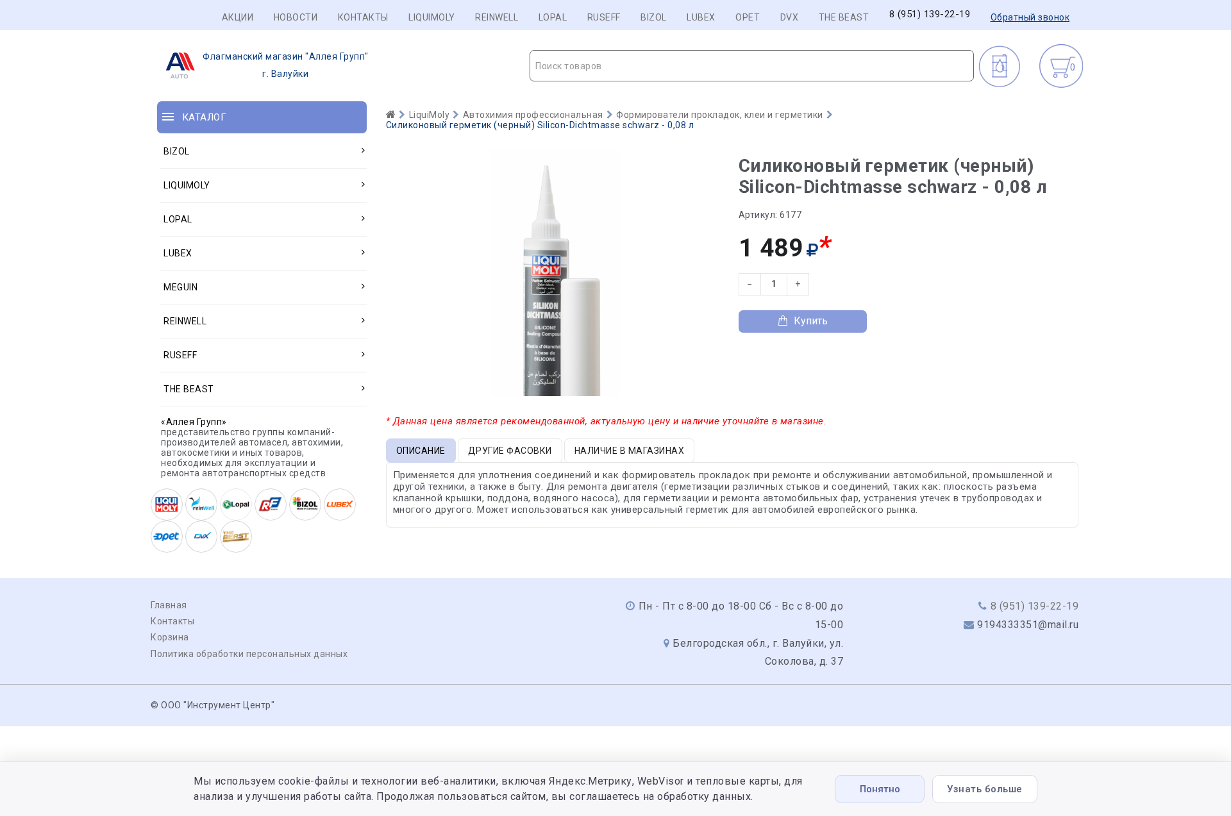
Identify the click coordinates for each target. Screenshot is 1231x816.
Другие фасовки (510, 450)
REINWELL (496, 17)
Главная (169, 605)
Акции (238, 17)
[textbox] (751, 66)
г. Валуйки (286, 65)
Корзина (170, 637)
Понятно (880, 789)
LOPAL (553, 17)
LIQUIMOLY (431, 17)
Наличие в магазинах (629, 450)
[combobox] (752, 65)
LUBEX (701, 17)
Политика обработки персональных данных (249, 654)
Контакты (363, 17)
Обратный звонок (1030, 17)
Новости (296, 17)
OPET (747, 17)
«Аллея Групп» (194, 422)
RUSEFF (604, 17)
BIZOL (654, 17)
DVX (789, 17)
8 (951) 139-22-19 (930, 14)
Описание (421, 450)
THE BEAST (844, 17)
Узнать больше (985, 789)
